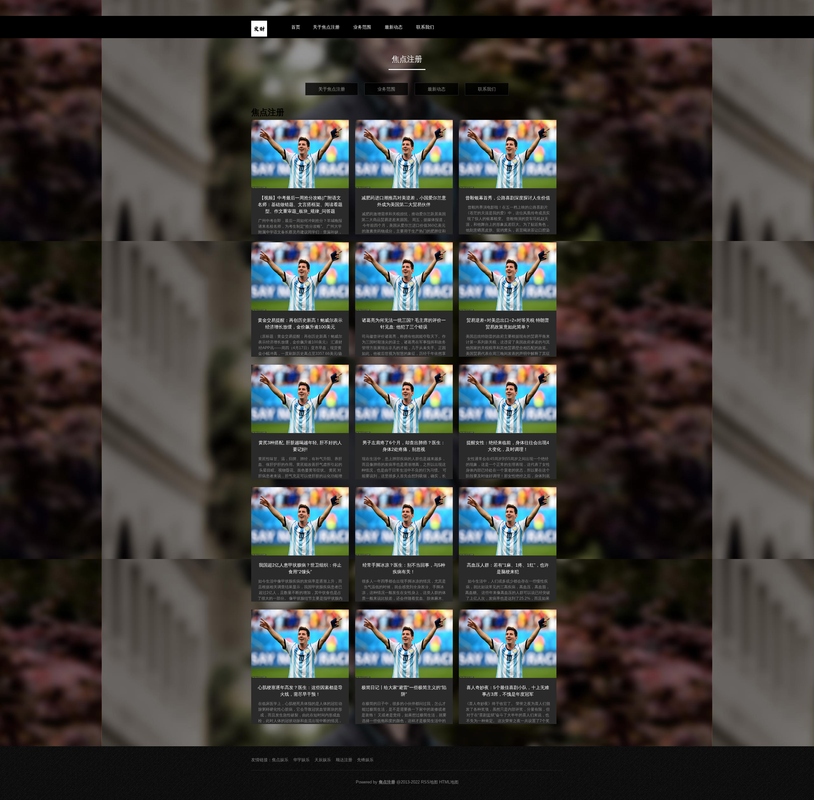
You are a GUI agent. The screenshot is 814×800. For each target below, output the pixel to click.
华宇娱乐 (301, 759)
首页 (295, 27)
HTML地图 (449, 782)
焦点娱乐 (280, 759)
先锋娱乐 (365, 759)
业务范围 (362, 27)
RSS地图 (429, 782)
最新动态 (394, 27)
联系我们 (425, 27)
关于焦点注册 (326, 27)
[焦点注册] (259, 29)
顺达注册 (344, 759)
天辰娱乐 (322, 759)
